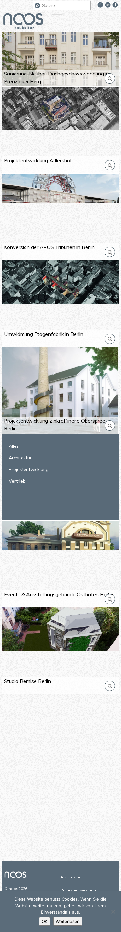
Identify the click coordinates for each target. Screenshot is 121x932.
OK (44, 921)
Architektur (20, 458)
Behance (108, 5)
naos (23, 22)
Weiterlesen (68, 921)
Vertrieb (17, 481)
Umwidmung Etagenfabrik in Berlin (43, 334)
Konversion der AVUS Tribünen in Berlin (49, 247)
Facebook (100, 5)
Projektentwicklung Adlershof (38, 160)
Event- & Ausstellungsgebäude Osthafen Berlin (58, 594)
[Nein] (113, 911)
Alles (14, 446)
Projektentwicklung (29, 469)
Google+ (115, 5)
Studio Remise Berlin (27, 681)
